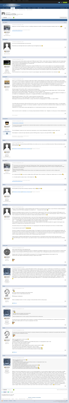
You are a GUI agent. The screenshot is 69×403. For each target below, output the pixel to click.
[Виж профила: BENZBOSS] (7, 211)
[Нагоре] (34, 401)
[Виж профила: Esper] (7, 292)
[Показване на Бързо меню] (66, 8)
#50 (64, 118)
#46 (64, 22)
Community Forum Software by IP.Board (61, 400)
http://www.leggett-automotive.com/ (17, 30)
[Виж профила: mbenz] (7, 146)
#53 (64, 184)
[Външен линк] (16, 148)
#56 (64, 265)
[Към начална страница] (11, 5)
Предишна (5, 17)
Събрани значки (6, 131)
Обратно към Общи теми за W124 (62, 389)
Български (10, 400)
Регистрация (65, 2)
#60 (64, 355)
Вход (61, 2)
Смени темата (6, 400)
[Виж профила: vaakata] (7, 62)
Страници (9, 17)
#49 (64, 76)
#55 (64, 245)
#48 (64, 57)
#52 (64, 160)
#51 (64, 140)
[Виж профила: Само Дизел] (7, 123)
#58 (64, 306)
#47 (64, 39)
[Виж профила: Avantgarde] (7, 82)
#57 (64, 286)
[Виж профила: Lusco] (7, 271)
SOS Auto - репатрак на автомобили (34, 397)
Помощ (15, 400)
